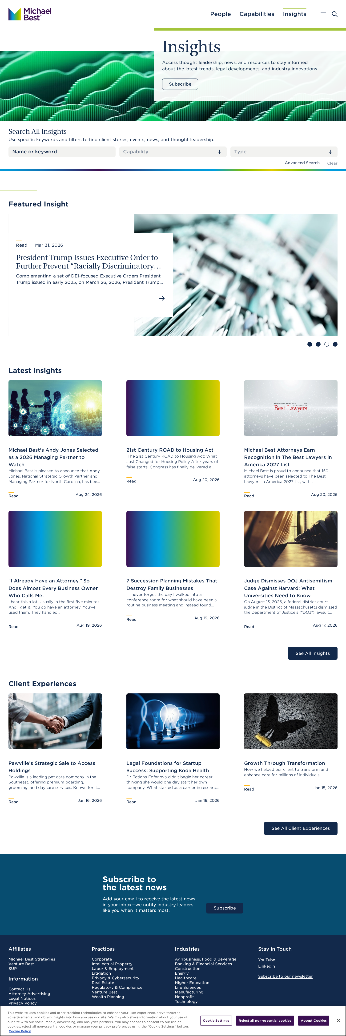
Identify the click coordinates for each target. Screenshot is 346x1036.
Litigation (101, 973)
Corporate (102, 959)
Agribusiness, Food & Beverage (205, 959)
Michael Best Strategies (31, 959)
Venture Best (21, 964)
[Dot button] (309, 344)
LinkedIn (266, 966)
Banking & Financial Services (203, 964)
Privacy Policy (22, 1003)
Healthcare (186, 978)
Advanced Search (302, 163)
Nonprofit (184, 997)
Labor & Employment (113, 969)
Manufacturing (189, 992)
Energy (182, 973)
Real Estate (103, 983)
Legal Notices (22, 998)
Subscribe (180, 84)
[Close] (338, 1020)
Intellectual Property (112, 964)
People (220, 14)
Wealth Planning (108, 997)
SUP (12, 969)
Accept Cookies (314, 1020)
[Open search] (335, 14)
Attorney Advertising (29, 994)
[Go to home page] (29, 14)
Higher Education (192, 983)
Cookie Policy (20, 1031)
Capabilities (256, 14)
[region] (173, 1021)
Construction (187, 969)
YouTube (266, 960)
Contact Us (19, 989)
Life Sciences (188, 987)
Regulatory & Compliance (117, 987)
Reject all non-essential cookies (265, 1020)
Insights (294, 14)
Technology (186, 1002)
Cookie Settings (216, 1020)
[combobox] (173, 151)
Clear (332, 163)
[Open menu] (323, 14)
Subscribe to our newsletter (285, 976)
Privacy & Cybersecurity (115, 978)
